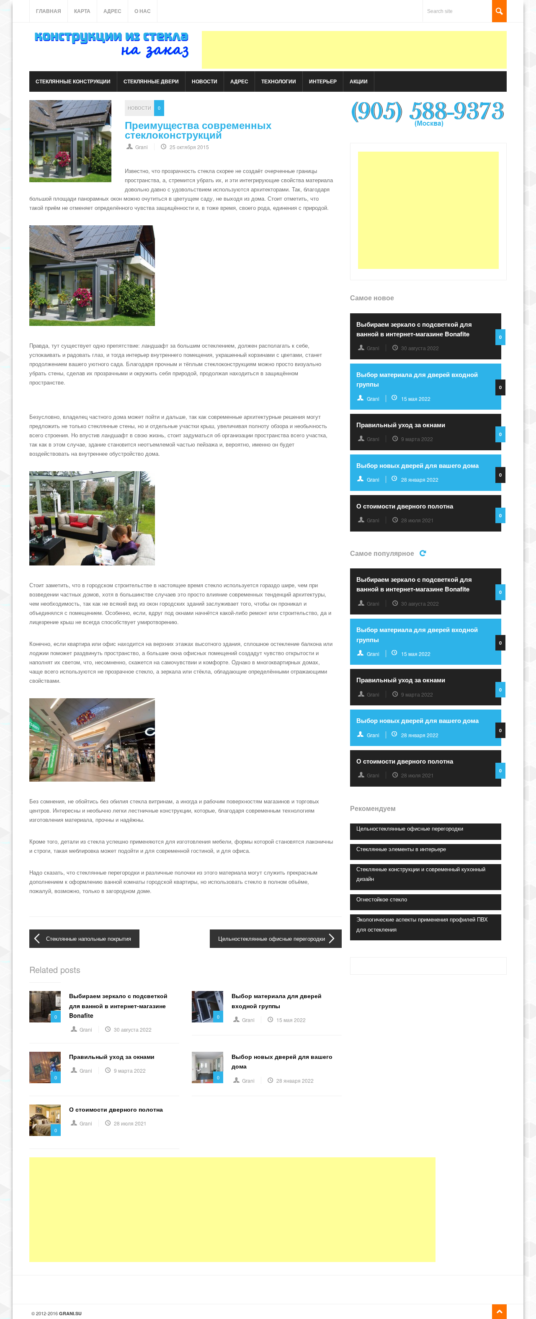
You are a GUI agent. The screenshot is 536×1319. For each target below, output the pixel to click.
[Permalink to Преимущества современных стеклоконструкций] (70, 141)
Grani (141, 146)
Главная (48, 11)
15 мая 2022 (291, 1019)
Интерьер (323, 81)
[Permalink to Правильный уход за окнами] (45, 1067)
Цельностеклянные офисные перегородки (271, 938)
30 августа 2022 (133, 1029)
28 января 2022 (295, 1080)
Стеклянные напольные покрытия (88, 938)
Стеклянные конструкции (73, 81)
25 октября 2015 (189, 146)
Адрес (112, 11)
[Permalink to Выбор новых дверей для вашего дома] (207, 1067)
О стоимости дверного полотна (116, 1109)
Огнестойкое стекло (381, 899)
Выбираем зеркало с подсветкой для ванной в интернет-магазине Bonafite (118, 1005)
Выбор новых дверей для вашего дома (417, 465)
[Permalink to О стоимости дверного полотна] (45, 1120)
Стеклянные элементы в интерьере (401, 849)
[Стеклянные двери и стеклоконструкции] (113, 58)
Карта (82, 11)
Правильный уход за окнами (112, 1056)
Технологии (278, 81)
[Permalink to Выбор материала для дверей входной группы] (207, 1006)
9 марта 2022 (130, 1070)
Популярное (423, 552)
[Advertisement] (354, 50)
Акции (359, 81)
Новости (204, 81)
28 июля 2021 (130, 1123)
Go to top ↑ (499, 1311)
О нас (142, 11)
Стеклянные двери (151, 81)
